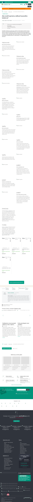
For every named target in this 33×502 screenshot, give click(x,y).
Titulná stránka (15, 348)
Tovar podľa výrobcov (7, 459)
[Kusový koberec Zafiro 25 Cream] (27, 242)
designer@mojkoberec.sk (5, 218)
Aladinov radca (5, 13)
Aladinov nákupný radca (23, 448)
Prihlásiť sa (24, 4)
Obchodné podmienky (7, 465)
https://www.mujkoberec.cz (9, 501)
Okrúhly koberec (18, 87)
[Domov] (3, 11)
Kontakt (5, 443)
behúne (7, 104)
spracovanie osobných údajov (23, 391)
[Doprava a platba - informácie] (16, 484)
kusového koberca (12, 30)
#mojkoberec (19, 417)
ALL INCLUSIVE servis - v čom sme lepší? (9, 447)
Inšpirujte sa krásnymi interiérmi (8, 458)
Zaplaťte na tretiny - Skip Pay (7, 448)
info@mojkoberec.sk (25, 465)
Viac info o (22, 391)
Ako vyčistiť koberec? (22, 453)
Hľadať (29, 6)
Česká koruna (28, 2)
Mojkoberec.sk (3, 500)
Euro (30, 2)
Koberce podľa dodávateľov (7, 460)
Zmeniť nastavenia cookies (7, 467)
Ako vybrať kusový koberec (23, 443)
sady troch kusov (21, 118)
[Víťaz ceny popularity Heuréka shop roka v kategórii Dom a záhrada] (6, 4)
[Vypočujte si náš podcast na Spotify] (4, 494)
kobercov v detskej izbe (9, 210)
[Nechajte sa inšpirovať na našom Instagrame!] (16, 412)
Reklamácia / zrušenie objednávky (8, 442)
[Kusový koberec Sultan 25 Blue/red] (16, 242)
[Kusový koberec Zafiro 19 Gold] (6, 261)
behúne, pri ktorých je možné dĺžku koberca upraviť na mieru (8, 233)
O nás (20, 442)
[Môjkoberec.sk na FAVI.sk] (8, 494)
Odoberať (27, 389)
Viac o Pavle (8, 28)
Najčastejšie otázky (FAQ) (7, 449)
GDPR (4, 466)
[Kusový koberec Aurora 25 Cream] (6, 242)
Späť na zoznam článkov (7, 348)
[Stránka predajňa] (8, 476)
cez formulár (7, 217)
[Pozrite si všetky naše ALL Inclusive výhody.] (20, 491)
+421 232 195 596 (22, 4)
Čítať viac (3, 337)
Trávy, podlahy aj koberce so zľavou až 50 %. (17, 8)
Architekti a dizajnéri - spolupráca (8, 464)
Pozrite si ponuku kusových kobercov (16, 282)
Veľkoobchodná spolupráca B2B (8, 461)
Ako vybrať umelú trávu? (23, 449)
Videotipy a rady (22, 447)
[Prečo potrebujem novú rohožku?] (24, 315)
